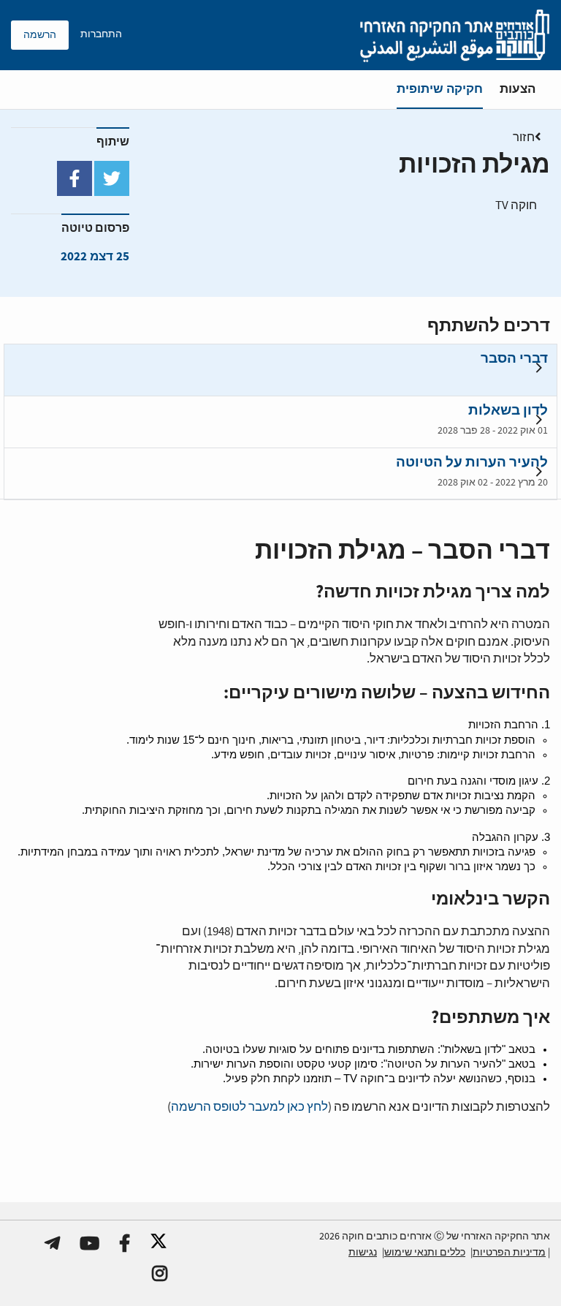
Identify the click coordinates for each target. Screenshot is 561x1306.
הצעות (517, 88)
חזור (524, 137)
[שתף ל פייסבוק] (74, 178)
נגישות (362, 1252)
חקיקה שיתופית (440, 88)
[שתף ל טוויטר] (111, 178)
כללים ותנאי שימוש (424, 1252)
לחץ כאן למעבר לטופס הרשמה (249, 1107)
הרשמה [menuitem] (39, 35)
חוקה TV (516, 205)
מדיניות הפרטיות (509, 1252)
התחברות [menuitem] (101, 34)
